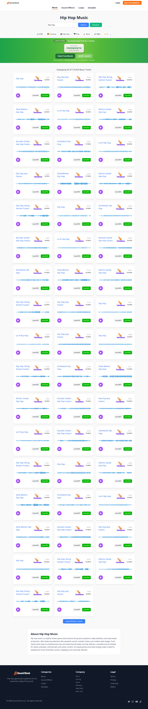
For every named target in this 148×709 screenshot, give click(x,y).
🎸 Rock (86, 34)
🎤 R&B (97, 34)
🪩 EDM (39, 34)
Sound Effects (68, 7)
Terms (112, 676)
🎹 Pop (76, 34)
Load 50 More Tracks (74, 621)
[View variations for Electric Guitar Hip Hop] (120, 111)
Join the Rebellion (132, 3)
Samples (92, 7)
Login (117, 3)
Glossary (79, 685)
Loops (81, 7)
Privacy (113, 680)
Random (95, 25)
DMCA (112, 687)
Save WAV (45, 95)
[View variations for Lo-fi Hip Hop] (79, 111)
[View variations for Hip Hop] (38, 78)
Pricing (78, 679)
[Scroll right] (111, 34)
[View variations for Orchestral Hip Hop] (78, 143)
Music (55, 7)
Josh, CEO (79, 691)
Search (83, 25)
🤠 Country (51, 34)
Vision (78, 682)
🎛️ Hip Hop (65, 34)
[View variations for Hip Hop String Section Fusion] (120, 78)
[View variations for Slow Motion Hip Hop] (37, 111)
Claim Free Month (65, 56)
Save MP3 (36, 95)
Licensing (114, 683)
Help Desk (79, 688)
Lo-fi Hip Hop (63, 110)
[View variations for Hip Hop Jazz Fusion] (79, 78)
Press (78, 676)
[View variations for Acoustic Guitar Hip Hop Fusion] (37, 143)
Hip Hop (20, 78)
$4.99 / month (85, 56)
